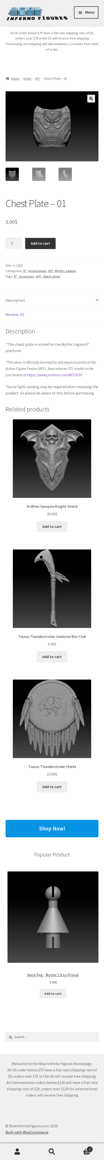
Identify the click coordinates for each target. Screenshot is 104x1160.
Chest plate (51, 276)
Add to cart (40, 243)
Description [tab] (15, 300)
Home (15, 78)
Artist (27, 78)
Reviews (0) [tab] (15, 314)
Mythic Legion (65, 271)
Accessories (37, 271)
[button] (91, 98)
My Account (17, 1152)
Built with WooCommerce (27, 1132)
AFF (37, 78)
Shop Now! (52, 828)
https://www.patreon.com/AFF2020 (54, 374)
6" (25, 271)
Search (52, 1152)
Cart (80, 1147)
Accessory (26, 276)
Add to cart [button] (52, 526)
